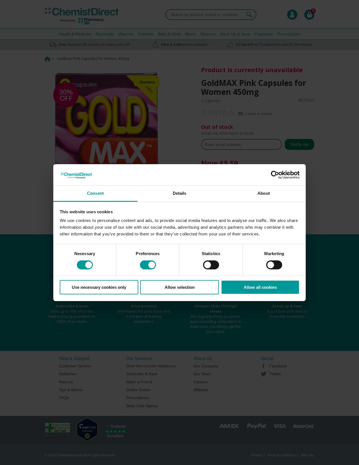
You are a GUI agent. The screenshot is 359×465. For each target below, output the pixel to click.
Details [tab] (180, 193)
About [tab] (263, 193)
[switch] (148, 264)
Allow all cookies (260, 287)
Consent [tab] (95, 193)
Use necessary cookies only (99, 287)
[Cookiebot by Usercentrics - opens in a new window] (275, 175)
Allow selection (180, 287)
